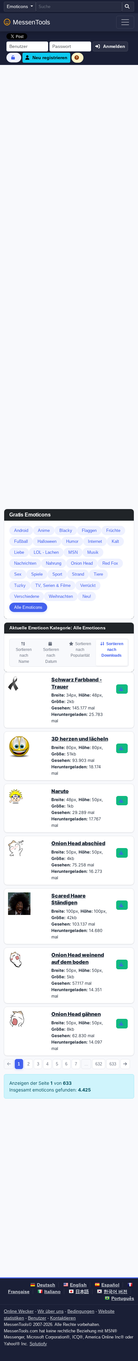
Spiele (37, 574)
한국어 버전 (115, 1291)
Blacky (65, 530)
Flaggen (89, 530)
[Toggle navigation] (125, 22)
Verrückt (88, 585)
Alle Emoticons (28, 607)
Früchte (113, 530)
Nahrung (53, 563)
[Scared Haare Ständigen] (19, 903)
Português (122, 1298)
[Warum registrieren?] (78, 58)
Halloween (47, 541)
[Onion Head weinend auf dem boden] (16, 959)
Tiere (98, 574)
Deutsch (46, 1284)
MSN (73, 552)
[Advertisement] (69, 137)
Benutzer (37, 1317)
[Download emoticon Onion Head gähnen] (122, 1023)
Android (21, 530)
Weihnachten (61, 596)
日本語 (82, 1291)
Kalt (115, 541)
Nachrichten (25, 563)
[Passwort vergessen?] (13, 57)
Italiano (52, 1291)
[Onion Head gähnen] (16, 1018)
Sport (57, 574)
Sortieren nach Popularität (81, 650)
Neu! (86, 596)
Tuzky (20, 585)
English (78, 1284)
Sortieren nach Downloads (112, 650)
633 (112, 1064)
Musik (93, 552)
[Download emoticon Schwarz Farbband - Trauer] (122, 689)
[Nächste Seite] (125, 1064)
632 (98, 1064)
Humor (72, 541)
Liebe (19, 552)
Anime (44, 530)
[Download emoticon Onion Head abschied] (122, 853)
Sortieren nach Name (24, 655)
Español (110, 1284)
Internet (95, 541)
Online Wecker (19, 1311)
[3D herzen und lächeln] (19, 746)
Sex (18, 574)
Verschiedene (26, 596)
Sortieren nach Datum (51, 655)
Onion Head (82, 563)
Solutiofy (38, 1343)
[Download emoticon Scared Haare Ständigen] (122, 905)
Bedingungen (80, 1311)
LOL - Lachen (46, 552)
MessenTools (31, 22)
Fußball (21, 541)
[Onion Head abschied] (16, 848)
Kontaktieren (63, 1317)
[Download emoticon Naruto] (122, 801)
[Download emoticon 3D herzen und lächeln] (122, 748)
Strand (78, 574)
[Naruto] (15, 795)
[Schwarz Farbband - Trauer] (13, 683)
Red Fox (110, 563)
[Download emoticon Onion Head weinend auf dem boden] (122, 964)
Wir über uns (51, 1311)
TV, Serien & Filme (53, 585)
